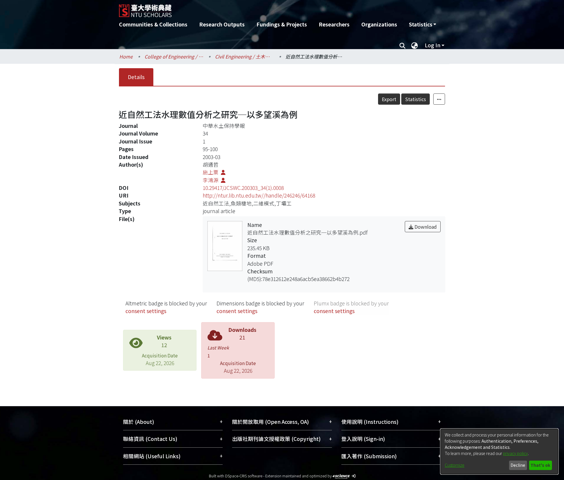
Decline (518, 465)
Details (136, 77)
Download (425, 226)
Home (126, 56)
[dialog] (499, 451)
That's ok (540, 465)
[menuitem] (422, 24)
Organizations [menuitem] (379, 24)
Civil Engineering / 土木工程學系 (244, 56)
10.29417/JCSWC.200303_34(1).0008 (243, 187)
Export (389, 99)
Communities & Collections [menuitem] (153, 24)
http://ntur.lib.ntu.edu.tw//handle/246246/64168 (259, 195)
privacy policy (515, 453)
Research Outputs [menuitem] (222, 24)
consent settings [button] (145, 311)
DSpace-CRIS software (243, 476)
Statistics (415, 99)
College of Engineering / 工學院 (174, 56)
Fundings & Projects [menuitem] (281, 24)
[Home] (250, 8)
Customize (454, 465)
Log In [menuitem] (432, 45)
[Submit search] (402, 45)
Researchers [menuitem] (334, 24)
